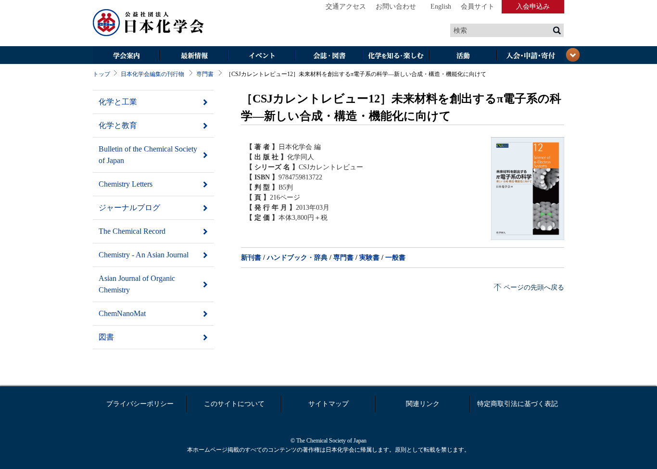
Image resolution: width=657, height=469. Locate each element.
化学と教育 (118, 125)
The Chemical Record (132, 231)
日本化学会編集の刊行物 (152, 74)
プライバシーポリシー (140, 403)
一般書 (395, 257)
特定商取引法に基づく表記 (517, 403)
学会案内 (126, 56)
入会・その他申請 (530, 56)
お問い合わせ (396, 6)
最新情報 (193, 56)
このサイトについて (234, 403)
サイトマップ (328, 403)
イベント (261, 56)
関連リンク (423, 403)
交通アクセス (346, 6)
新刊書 (251, 257)
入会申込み (533, 6)
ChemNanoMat (122, 313)
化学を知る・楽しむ (396, 56)
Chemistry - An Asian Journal (144, 255)
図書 (106, 337)
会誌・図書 (328, 56)
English (440, 6)
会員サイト (477, 6)
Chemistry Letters (125, 184)
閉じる (572, 54)
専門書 (205, 74)
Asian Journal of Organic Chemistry (137, 284)
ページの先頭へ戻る (534, 287)
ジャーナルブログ (129, 207)
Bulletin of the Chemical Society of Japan (148, 155)
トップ (101, 74)
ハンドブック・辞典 (297, 257)
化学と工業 (118, 102)
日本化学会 (148, 23)
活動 (463, 56)
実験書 (369, 257)
